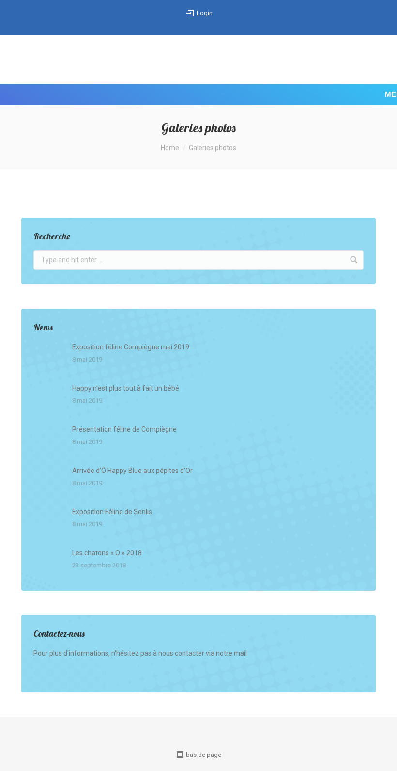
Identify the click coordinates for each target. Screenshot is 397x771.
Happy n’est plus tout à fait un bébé (125, 388)
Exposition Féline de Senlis (112, 512)
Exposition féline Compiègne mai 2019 (130, 347)
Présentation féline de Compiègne (124, 429)
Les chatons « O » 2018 (107, 553)
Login (205, 12)
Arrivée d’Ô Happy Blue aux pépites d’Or (132, 470)
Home (170, 148)
